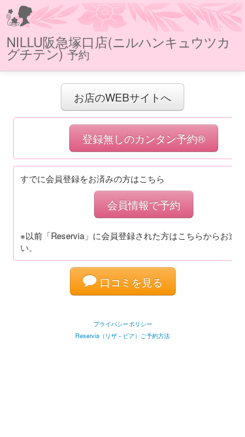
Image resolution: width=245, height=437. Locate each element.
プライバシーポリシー (122, 324)
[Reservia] (122, 307)
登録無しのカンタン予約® (143, 138)
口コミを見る (130, 282)
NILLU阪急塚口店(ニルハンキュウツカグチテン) (118, 47)
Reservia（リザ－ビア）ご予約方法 (122, 336)
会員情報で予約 (143, 204)
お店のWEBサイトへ (122, 97)
